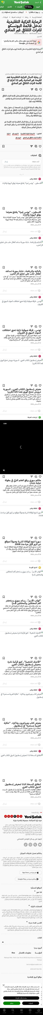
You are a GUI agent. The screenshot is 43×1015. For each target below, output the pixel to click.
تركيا (8, 133)
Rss (13, 952)
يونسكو (18, 138)
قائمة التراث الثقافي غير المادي (31, 138)
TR (21, 816)
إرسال (6, 162)
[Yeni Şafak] (21, 2)
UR (5, 816)
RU (9, 816)
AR (15, 816)
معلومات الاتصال (25, 952)
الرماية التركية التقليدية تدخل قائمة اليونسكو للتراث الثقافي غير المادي (4, 17)
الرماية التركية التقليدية (27, 133)
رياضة (26, 17)
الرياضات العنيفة (16, 17)
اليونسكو (15, 133)
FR (11, 816)
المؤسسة (38, 952)
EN (18, 816)
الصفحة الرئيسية (37, 17)
